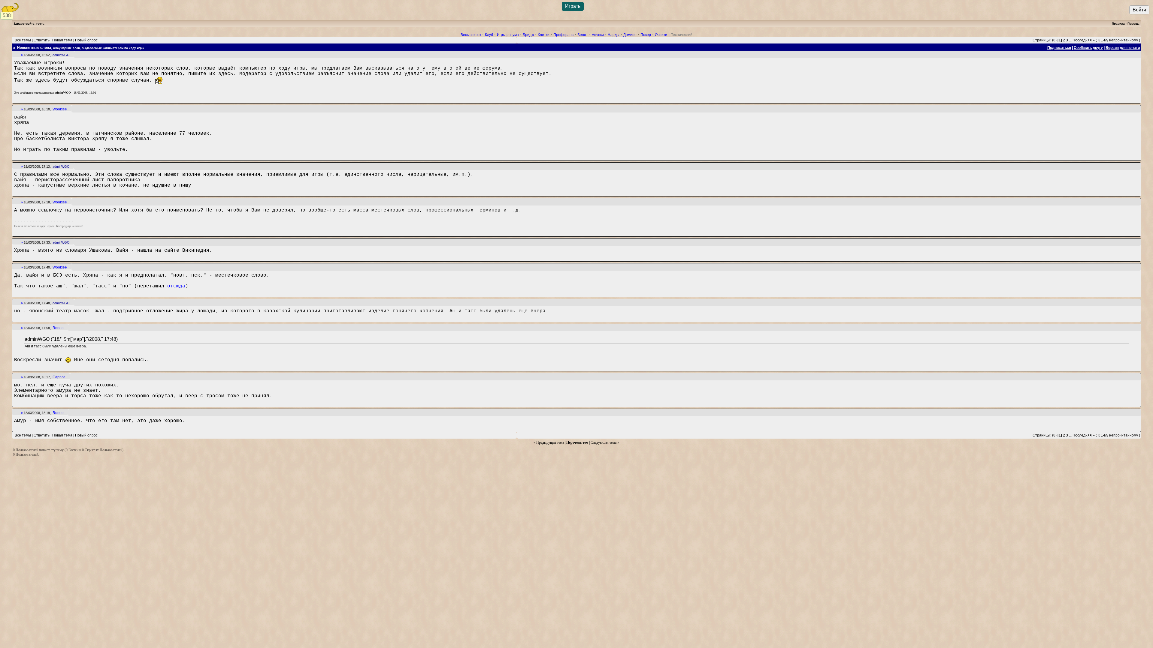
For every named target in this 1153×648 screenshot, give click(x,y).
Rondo (58, 328)
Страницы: (1042, 40)
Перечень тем (577, 442)
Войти (1139, 9)
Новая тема (62, 40)
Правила (1118, 23)
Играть (572, 6)
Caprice (59, 377)
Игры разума (508, 35)
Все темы (23, 40)
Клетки (543, 35)
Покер (645, 35)
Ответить (42, 40)
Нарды (613, 35)
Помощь (1133, 23)
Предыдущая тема (550, 442)
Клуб (489, 35)
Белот (582, 35)
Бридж (528, 35)
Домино (630, 35)
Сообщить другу (1088, 48)
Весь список (471, 35)
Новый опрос (86, 40)
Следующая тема (603, 442)
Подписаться (1059, 48)
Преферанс (563, 35)
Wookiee (60, 109)
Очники (661, 35)
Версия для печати (1123, 48)
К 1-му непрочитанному (1118, 40)
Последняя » (1084, 40)
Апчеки (598, 35)
